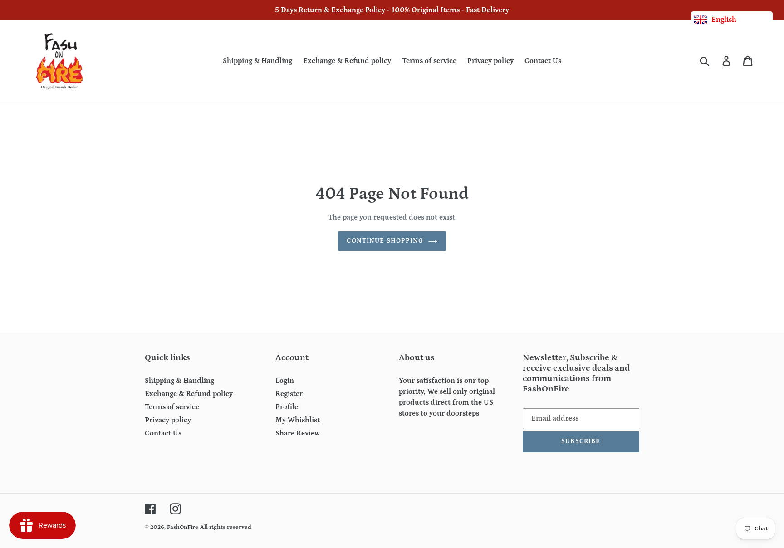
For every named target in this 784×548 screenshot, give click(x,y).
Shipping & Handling (179, 381)
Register (289, 394)
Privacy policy (168, 420)
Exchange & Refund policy (189, 394)
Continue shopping (385, 241)
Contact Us (163, 433)
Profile (286, 407)
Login (284, 381)
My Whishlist (297, 420)
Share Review (297, 433)
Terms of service (172, 407)
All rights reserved (225, 527)
